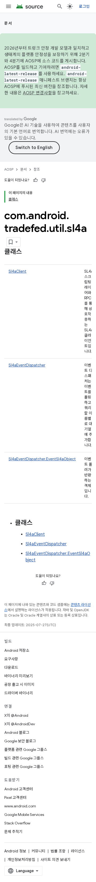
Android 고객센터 (18, 789)
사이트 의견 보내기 (55, 859)
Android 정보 (15, 851)
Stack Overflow (17, 823)
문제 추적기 (13, 831)
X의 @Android (16, 715)
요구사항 (11, 659)
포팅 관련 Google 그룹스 (24, 766)
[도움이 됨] (35, 180)
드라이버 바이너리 (18, 693)
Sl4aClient (17, 271)
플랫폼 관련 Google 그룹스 (25, 749)
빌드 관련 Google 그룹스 (24, 758)
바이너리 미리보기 (18, 676)
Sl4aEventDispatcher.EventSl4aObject (42, 459)
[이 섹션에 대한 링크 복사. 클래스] (27, 252)
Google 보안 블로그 (20, 741)
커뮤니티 (38, 851)
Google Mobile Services (24, 814)
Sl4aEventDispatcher (27, 365)
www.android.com (20, 806)
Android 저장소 (16, 650)
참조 (37, 169)
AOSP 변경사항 (37, 93)
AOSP (8, 169)
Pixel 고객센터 (15, 797)
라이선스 (78, 851)
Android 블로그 (16, 732)
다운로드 (11, 667)
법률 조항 (58, 851)
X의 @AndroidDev (19, 724)
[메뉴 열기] (8, 6)
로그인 (84, 6)
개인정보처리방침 (21, 859)
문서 (8, 23)
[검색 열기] (60, 6)
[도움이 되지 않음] (43, 180)
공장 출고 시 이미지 (19, 684)
